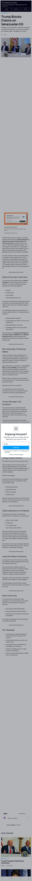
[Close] (29, 425)
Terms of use (24, 450)
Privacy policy (7, 452)
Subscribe (16, 447)
